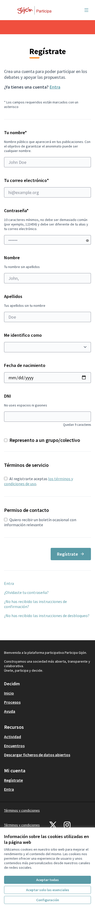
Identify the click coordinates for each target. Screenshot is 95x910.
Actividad (12, 736)
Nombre (22, 262)
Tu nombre (47, 141)
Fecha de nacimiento (24, 365)
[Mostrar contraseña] (87, 240)
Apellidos (24, 300)
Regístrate (67, 554)
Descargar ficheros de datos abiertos (37, 754)
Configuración (47, 900)
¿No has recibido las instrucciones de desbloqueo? (46, 615)
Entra (55, 87)
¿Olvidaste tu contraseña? (26, 592)
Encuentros (14, 745)
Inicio (9, 693)
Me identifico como (23, 335)
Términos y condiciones (22, 810)
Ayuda (9, 711)
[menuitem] (47, 693)
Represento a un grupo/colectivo (44, 440)
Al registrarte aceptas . (38, 481)
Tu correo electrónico (37, 180)
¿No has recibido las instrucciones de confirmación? (35, 604)
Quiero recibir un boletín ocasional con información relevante (40, 522)
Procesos (12, 702)
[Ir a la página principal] (36, 10)
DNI (47, 410)
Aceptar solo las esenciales (47, 890)
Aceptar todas (47, 880)
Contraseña (16, 210)
